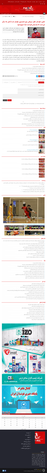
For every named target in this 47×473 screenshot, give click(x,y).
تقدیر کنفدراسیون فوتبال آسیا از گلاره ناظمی (38, 122)
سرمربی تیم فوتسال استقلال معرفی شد (38, 66)
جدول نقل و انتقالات (11, 1)
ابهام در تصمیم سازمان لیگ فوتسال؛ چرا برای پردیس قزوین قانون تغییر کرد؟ (33, 186)
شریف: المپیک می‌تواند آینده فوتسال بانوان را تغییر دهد (36, 120)
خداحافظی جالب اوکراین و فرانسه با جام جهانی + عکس (36, 253)
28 (4, 425)
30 (35, 427)
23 (35, 425)
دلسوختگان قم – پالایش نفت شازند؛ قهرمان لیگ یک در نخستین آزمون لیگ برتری (32, 287)
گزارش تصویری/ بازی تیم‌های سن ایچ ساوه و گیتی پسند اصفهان (34, 277)
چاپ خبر (11, 16)
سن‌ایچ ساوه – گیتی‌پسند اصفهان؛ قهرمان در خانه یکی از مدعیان (34, 288)
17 (29, 423)
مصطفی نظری (37, 79)
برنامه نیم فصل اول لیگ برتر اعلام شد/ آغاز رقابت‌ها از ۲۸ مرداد (35, 298)
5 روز (40, 184)
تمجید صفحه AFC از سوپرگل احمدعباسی (32, 135)
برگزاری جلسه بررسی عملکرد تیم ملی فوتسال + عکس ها (36, 245)
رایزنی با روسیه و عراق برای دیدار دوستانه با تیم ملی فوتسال (35, 295)
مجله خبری (43, 156)
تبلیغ (37, 1)
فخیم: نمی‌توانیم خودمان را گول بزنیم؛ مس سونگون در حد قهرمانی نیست (33, 119)
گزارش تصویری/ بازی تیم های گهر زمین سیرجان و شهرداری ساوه (35, 276)
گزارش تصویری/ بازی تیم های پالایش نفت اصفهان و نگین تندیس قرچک (33, 285)
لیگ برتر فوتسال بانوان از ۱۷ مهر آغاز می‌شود (38, 319)
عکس (44, 195)
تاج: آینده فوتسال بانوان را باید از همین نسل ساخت (36, 311)
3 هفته (20, 186)
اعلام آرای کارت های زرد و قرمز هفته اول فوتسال (37, 73)
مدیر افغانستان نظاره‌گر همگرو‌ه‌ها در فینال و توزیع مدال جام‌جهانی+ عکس (33, 247)
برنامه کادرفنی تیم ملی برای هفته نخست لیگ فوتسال (36, 292)
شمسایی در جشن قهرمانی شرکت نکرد (32, 131)
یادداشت (43, 181)
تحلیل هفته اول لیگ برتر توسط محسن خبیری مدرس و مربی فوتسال (34, 71)
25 (23, 425)
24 (29, 425)
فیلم (44, 127)
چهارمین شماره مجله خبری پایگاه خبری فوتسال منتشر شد (29, 164)
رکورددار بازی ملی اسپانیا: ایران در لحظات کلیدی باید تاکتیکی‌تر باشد (34, 293)
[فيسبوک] (41, 76)
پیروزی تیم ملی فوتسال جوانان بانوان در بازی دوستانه (36, 309)
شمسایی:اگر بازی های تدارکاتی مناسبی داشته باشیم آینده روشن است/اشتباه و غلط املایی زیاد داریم (29, 297)
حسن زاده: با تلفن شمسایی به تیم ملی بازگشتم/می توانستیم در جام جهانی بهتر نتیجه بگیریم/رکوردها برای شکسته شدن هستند (25, 290)
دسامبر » (22, 429)
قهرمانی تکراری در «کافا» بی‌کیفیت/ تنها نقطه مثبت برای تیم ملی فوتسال (33, 191)
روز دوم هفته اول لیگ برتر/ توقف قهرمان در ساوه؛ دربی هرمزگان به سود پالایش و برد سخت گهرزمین (29, 274)
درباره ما (44, 1)
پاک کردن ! (5, 100)
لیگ (43, 18)
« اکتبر (25, 429)
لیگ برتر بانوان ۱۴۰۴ (23, 1)
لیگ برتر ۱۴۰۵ (29, 1)
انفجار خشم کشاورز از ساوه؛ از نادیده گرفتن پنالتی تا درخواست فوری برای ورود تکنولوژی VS (31, 70)
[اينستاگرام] (42, 3)
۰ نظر (15, 16)
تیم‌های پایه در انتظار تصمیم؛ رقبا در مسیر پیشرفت (37, 188)
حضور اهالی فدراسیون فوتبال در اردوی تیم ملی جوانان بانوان (35, 313)
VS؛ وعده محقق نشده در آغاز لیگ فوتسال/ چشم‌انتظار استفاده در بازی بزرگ (33, 68)
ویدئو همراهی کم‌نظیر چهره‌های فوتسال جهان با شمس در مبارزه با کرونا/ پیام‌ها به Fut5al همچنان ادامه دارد (22, 151)
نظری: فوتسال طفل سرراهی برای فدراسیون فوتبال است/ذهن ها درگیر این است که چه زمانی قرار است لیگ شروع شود (23, 23)
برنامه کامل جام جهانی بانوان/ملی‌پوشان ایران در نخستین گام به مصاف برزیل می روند (31, 243)
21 (4, 423)
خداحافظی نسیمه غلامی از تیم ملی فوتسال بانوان (37, 316)
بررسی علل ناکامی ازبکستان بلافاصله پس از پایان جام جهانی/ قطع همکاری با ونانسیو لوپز (31, 250)
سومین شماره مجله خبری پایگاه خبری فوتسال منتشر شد (30, 169)
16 (35, 423)
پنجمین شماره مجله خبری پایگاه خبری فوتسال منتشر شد (29, 159)
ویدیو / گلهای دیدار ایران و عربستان (33, 141)
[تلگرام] (40, 3)
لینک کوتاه (16, 76)
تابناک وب (35, 469)
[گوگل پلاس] (39, 76)
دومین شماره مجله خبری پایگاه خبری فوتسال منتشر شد (30, 174)
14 (4, 421)
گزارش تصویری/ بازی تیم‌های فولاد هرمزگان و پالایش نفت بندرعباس (33, 224)
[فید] (44, 3)
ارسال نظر (9, 100)
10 (29, 421)
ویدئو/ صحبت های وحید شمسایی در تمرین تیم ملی (30, 144)
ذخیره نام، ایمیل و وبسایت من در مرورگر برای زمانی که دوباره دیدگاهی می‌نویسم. (32, 103)
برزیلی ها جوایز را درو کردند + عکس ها (38, 255)
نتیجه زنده (33, 1)
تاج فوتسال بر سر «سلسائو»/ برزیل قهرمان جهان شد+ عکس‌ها (35, 257)
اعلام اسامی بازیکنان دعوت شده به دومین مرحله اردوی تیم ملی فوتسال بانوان (33, 124)
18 (23, 423)
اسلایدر (41, 18)
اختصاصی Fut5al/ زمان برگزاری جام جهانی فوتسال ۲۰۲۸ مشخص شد (34, 248)
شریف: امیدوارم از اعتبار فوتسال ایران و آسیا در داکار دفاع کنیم (35, 317)
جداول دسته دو (17, 1)
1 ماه (27, 188)
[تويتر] (37, 76)
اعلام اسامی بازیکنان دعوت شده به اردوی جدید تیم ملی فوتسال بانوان (34, 314)
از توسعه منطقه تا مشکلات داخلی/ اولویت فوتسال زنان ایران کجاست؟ (34, 189)
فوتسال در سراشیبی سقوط (40, 252)
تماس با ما (40, 1)
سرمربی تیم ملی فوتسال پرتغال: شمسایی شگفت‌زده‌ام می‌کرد (35, 125)
